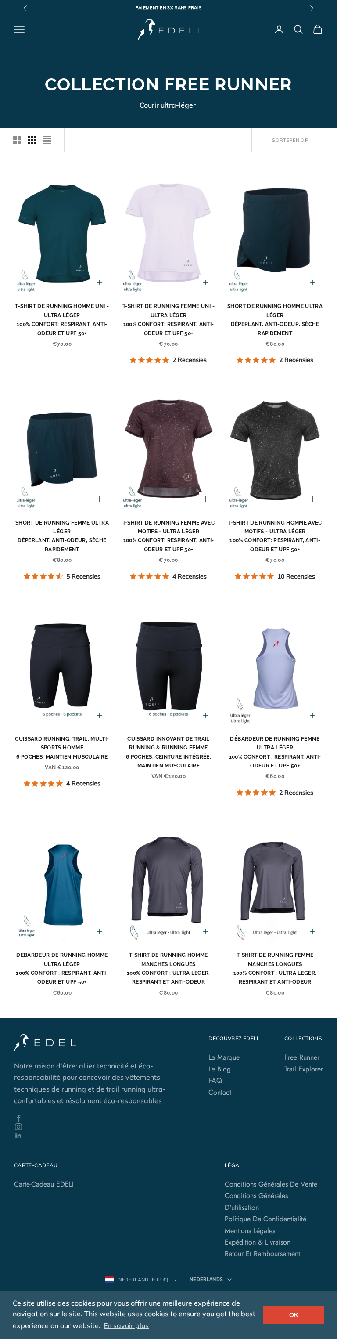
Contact (219, 1092)
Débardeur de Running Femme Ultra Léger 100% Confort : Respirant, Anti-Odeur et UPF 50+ (275, 752)
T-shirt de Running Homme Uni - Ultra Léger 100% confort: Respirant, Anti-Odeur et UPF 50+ (62, 319)
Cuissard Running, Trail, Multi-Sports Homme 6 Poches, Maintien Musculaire (62, 748)
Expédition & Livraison (257, 1242)
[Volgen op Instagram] (98, 1126)
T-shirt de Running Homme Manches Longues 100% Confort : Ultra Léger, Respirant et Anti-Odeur (168, 968)
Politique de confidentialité (265, 1219)
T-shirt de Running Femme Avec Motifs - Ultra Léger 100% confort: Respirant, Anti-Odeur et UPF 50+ (168, 536)
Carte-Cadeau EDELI (44, 1184)
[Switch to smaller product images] (32, 140)
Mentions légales (250, 1231)
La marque (224, 1057)
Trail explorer (303, 1069)
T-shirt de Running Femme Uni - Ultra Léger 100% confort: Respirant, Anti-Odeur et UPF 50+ (168, 319)
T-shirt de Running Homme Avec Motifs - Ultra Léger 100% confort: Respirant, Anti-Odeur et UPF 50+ (275, 536)
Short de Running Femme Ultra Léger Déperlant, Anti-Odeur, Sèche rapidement (62, 536)
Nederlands (206, 1279)
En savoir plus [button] (126, 1325)
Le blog (219, 1069)
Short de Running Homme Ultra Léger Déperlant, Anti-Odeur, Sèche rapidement (275, 319)
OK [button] (293, 1314)
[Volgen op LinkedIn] (98, 1135)
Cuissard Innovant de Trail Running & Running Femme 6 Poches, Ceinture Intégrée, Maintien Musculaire (168, 752)
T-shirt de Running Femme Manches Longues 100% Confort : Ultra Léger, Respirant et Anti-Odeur (275, 968)
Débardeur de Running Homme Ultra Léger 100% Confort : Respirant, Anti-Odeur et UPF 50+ (62, 968)
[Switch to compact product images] (47, 140)
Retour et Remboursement (262, 1254)
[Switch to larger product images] (17, 140)
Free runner (301, 1057)
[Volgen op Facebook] (98, 1118)
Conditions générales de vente (271, 1184)
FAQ (215, 1080)
